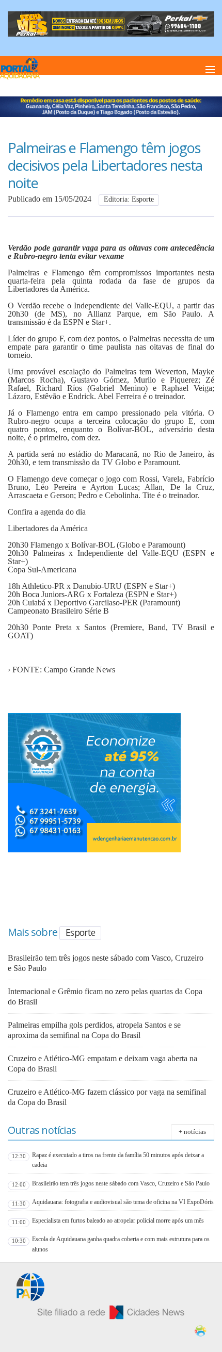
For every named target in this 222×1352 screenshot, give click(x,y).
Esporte (80, 932)
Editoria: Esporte (129, 199)
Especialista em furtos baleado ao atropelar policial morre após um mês (118, 1220)
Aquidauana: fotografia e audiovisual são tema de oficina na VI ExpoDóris (123, 1202)
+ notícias (192, 1131)
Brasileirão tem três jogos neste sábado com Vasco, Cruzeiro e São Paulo (121, 1183)
